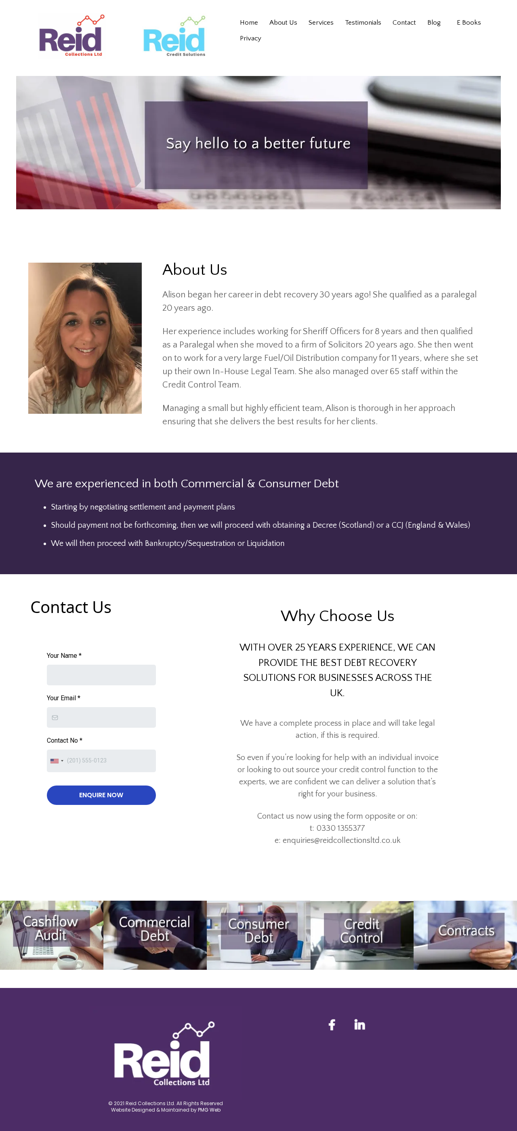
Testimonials (363, 22)
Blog (434, 22)
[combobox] (56, 760)
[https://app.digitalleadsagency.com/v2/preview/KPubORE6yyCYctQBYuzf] (465, 935)
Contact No (64, 740)
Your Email (63, 698)
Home (249, 22)
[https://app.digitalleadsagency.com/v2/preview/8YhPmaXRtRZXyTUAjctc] (362, 935)
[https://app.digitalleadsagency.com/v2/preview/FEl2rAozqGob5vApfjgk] (155, 935)
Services (321, 22)
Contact (404, 22)
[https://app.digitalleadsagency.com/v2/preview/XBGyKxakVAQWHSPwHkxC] (258, 935)
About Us (283, 22)
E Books (469, 22)
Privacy (250, 38)
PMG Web (209, 1109)
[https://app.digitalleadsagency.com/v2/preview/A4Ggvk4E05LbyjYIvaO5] (51, 935)
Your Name (64, 655)
